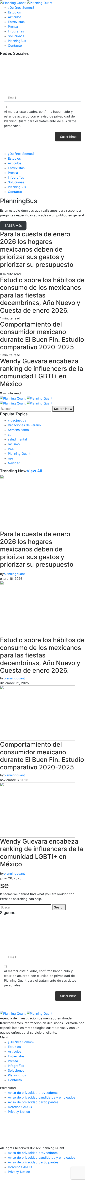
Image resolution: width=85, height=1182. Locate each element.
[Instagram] (1, 69)
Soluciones (16, 36)
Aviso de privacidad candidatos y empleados (41, 1097)
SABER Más (13, 225)
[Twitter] (1, 74)
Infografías (16, 31)
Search (59, 907)
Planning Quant (19, 454)
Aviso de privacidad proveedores (33, 1093)
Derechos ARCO (20, 1107)
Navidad (14, 463)
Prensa (13, 26)
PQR (11, 449)
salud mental (17, 439)
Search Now (63, 409)
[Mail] (1, 60)
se (9, 435)
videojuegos (17, 420)
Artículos (14, 17)
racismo (14, 444)
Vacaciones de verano (24, 425)
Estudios (14, 12)
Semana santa (18, 430)
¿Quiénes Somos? (21, 7)
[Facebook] (1, 64)
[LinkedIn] (1, 83)
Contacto (15, 45)
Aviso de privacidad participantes (33, 1102)
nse (10, 458)
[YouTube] (1, 79)
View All (34, 471)
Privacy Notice (19, 1112)
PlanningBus (17, 41)
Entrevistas (16, 22)
